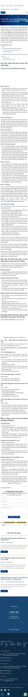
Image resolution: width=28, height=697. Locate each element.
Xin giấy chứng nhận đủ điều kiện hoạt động (11, 50)
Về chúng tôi (10, 5)
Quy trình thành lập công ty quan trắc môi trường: (12, 48)
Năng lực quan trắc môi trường (9, 59)
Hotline (2, 694)
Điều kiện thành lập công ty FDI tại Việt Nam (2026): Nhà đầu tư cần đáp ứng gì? (14, 578)
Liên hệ (3, 12)
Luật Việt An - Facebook (1, 690)
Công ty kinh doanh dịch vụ (9, 522)
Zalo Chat (8, 694)
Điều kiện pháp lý (7, 57)
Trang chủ (3, 5)
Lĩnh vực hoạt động (18, 5)
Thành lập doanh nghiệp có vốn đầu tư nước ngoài (15, 581)
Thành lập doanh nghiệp (8, 51)
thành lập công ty (8, 206)
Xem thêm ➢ (4, 551)
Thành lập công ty (9, 542)
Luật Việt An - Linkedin (9, 690)
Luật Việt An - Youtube (5, 690)
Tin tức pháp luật (15, 9)
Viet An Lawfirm (20, 12)
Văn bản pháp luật (5, 9)
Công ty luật (16, 478)
